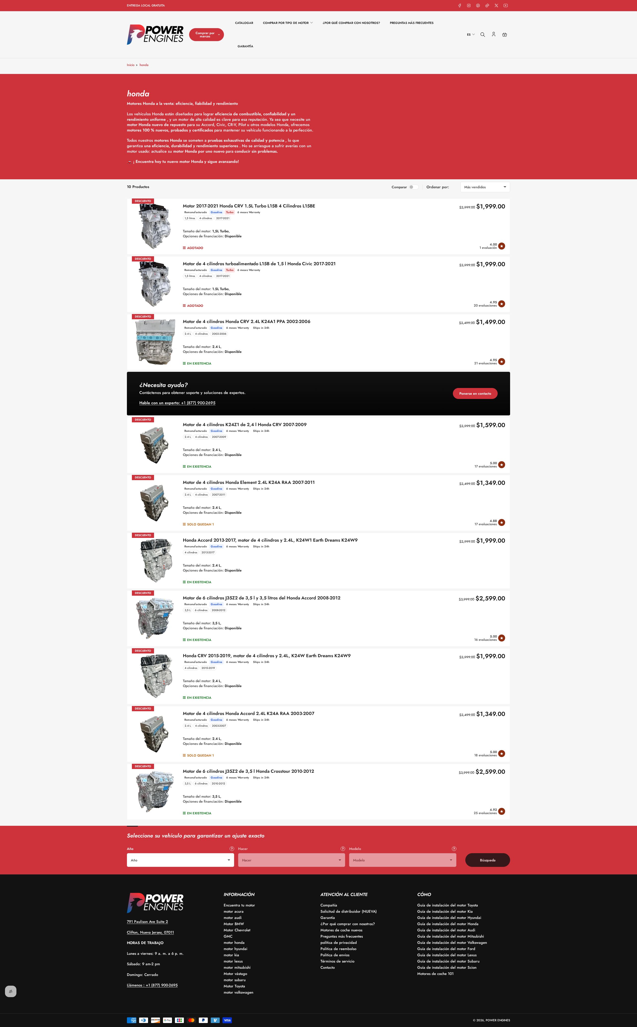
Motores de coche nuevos (341, 930)
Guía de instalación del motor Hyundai (449, 917)
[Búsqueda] (482, 34)
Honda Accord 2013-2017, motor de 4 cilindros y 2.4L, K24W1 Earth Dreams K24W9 (270, 540)
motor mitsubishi (237, 967)
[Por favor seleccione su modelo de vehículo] (454, 848)
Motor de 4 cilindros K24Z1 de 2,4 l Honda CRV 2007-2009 (245, 424)
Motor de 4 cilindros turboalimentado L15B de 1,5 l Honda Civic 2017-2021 (259, 263)
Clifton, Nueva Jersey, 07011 (150, 932)
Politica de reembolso (338, 949)
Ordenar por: (437, 187)
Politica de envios (334, 955)
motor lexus (233, 961)
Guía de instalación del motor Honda (447, 924)
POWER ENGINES (498, 1020)
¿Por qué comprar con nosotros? (351, 23)
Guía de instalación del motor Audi (446, 930)
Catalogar (244, 23)
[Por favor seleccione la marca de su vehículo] (343, 848)
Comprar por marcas (205, 35)
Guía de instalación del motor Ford (446, 949)
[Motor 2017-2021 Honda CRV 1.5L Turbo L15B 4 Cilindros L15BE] (155, 226)
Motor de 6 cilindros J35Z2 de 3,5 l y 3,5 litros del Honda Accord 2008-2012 (261, 598)
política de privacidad (338, 942)
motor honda (234, 942)
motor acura (234, 911)
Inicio (130, 65)
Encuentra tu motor (239, 905)
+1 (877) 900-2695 (177, 403)
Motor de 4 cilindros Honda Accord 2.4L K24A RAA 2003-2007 (248, 713)
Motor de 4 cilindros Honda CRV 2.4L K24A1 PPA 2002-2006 (247, 321)
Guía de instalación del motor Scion (447, 967)
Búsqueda (487, 860)
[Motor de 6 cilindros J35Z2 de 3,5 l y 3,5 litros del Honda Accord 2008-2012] (155, 618)
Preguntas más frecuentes (411, 23)
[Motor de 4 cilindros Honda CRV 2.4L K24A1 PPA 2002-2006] (155, 342)
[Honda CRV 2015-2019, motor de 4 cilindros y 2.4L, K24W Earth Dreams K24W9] (155, 676)
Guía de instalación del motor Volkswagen (452, 942)
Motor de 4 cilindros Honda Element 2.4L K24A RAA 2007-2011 (249, 482)
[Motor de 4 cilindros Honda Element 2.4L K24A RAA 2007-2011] (155, 503)
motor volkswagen (238, 992)
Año (130, 848)
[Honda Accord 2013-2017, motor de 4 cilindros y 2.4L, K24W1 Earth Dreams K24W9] (155, 561)
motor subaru (235, 980)
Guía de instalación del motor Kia (445, 911)
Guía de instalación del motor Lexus (447, 955)
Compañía (328, 905)
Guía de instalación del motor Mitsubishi (450, 936)
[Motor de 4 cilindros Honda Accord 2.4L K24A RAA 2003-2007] (155, 734)
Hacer (243, 848)
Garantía (245, 46)
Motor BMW (234, 924)
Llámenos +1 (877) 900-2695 (152, 985)
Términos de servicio (337, 961)
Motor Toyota (234, 986)
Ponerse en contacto (475, 393)
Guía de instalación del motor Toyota (447, 905)
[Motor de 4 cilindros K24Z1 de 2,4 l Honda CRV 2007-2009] (155, 445)
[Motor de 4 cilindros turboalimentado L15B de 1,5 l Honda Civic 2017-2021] (155, 284)
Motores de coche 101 (435, 973)
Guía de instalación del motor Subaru (448, 961)
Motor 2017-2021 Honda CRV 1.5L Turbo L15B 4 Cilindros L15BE (249, 206)
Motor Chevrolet (237, 930)
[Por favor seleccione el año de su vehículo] (232, 848)
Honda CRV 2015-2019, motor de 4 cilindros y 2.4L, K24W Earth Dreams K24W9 (267, 655)
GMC (228, 936)
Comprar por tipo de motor (286, 23)
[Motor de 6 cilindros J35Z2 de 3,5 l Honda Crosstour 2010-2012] (155, 792)
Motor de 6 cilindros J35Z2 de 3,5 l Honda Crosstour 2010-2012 (248, 771)
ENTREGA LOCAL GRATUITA (146, 5)
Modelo (355, 848)
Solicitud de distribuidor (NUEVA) (348, 911)
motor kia (231, 955)
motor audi (233, 917)
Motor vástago (235, 973)
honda (144, 65)
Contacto (327, 967)
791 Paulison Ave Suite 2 (147, 921)
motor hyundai (235, 949)
